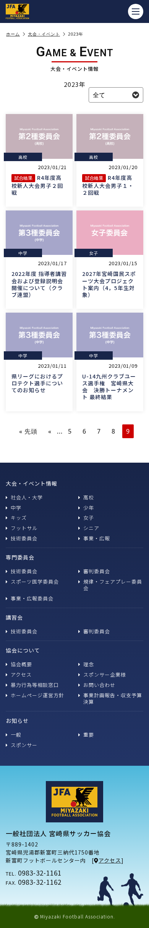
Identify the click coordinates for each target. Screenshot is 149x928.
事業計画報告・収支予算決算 (112, 698)
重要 (88, 734)
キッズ (19, 517)
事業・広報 (96, 538)
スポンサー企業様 (104, 674)
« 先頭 (28, 431)
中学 (16, 507)
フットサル (24, 528)
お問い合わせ (99, 684)
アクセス (21, 674)
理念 (88, 664)
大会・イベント (44, 34)
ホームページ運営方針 (37, 695)
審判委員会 (96, 571)
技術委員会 (24, 538)
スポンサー (24, 745)
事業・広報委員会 (32, 598)
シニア (91, 528)
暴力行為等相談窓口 (35, 684)
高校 (88, 497)
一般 (16, 734)
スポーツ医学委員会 (35, 581)
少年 (88, 507)
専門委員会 (20, 557)
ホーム (13, 34)
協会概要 (21, 664)
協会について (23, 650)
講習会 (14, 617)
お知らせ (17, 720)
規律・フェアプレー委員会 (112, 585)
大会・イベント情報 (31, 483)
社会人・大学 (27, 497)
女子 (88, 517)
